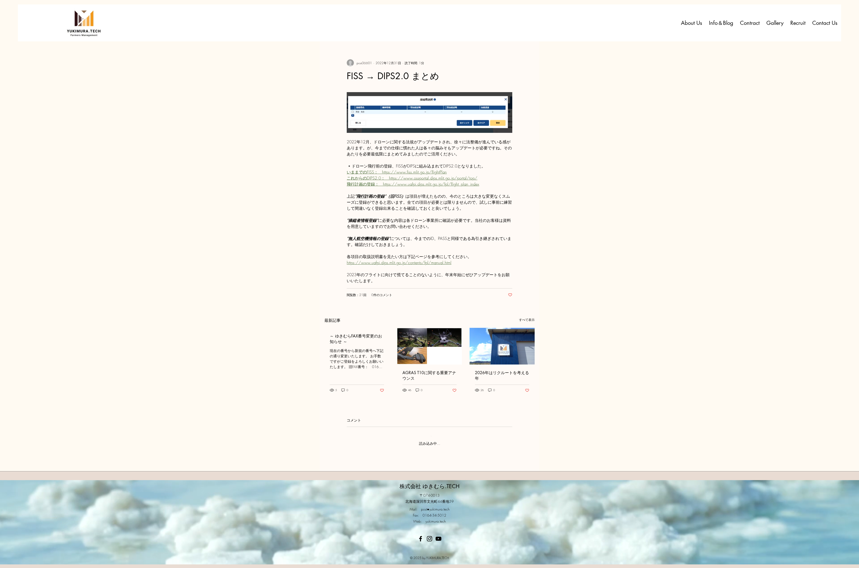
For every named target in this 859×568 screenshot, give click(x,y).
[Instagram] (429, 535)
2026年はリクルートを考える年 (502, 375)
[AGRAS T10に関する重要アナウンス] (429, 346)
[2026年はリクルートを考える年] (502, 346)
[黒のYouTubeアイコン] (438, 535)
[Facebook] (420, 535)
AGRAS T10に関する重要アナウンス (429, 375)
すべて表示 (527, 320)
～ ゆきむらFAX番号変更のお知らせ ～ (356, 338)
